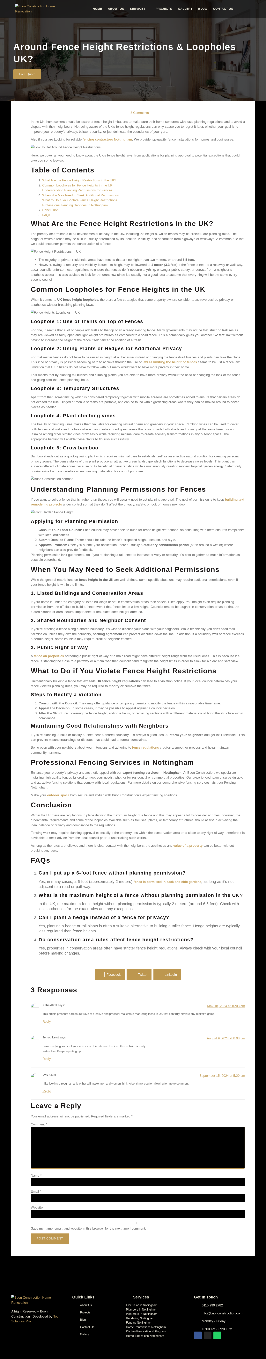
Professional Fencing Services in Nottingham (75, 205)
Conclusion (50, 210)
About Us (116, 8)
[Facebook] (198, 1335)
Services (137, 8)
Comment (39, 1124)
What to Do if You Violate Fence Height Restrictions (79, 200)
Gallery (185, 8)
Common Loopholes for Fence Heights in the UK (77, 185)
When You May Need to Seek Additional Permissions (80, 195)
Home (97, 8)
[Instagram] (207, 1335)
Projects (164, 8)
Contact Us (223, 8)
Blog (202, 8)
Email (36, 1191)
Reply (46, 1021)
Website (37, 1207)
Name (36, 1175)
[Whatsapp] (217, 1335)
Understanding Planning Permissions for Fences (77, 190)
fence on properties (49, 656)
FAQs (46, 215)
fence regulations (145, 747)
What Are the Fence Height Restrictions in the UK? (79, 180)
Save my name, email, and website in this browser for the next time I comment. (88, 1228)
